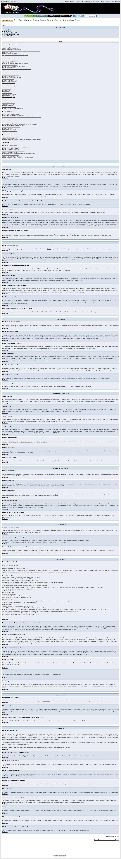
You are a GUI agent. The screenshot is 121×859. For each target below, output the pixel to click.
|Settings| (117, 1)
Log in (72, 20)
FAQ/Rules (37, 20)
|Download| (86, 1)
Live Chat (66, 20)
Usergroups (58, 20)
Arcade (21, 20)
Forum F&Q (7, 30)
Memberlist (50, 20)
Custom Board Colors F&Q (11, 34)
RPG (16, 20)
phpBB (64, 855)
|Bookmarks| (107, 1)
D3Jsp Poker (29, 20)
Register (15, 1)
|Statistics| (72, 1)
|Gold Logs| (92, 1)
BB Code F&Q (8, 35)
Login (11, 1)
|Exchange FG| (79, 1)
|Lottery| (102, 1)
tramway (64, 856)
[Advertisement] (60, 848)
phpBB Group (46, 701)
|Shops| (97, 1)
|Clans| (112, 1)
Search (43, 20)
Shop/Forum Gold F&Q (10, 33)
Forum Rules (7, 31)
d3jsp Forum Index (7, 25)
